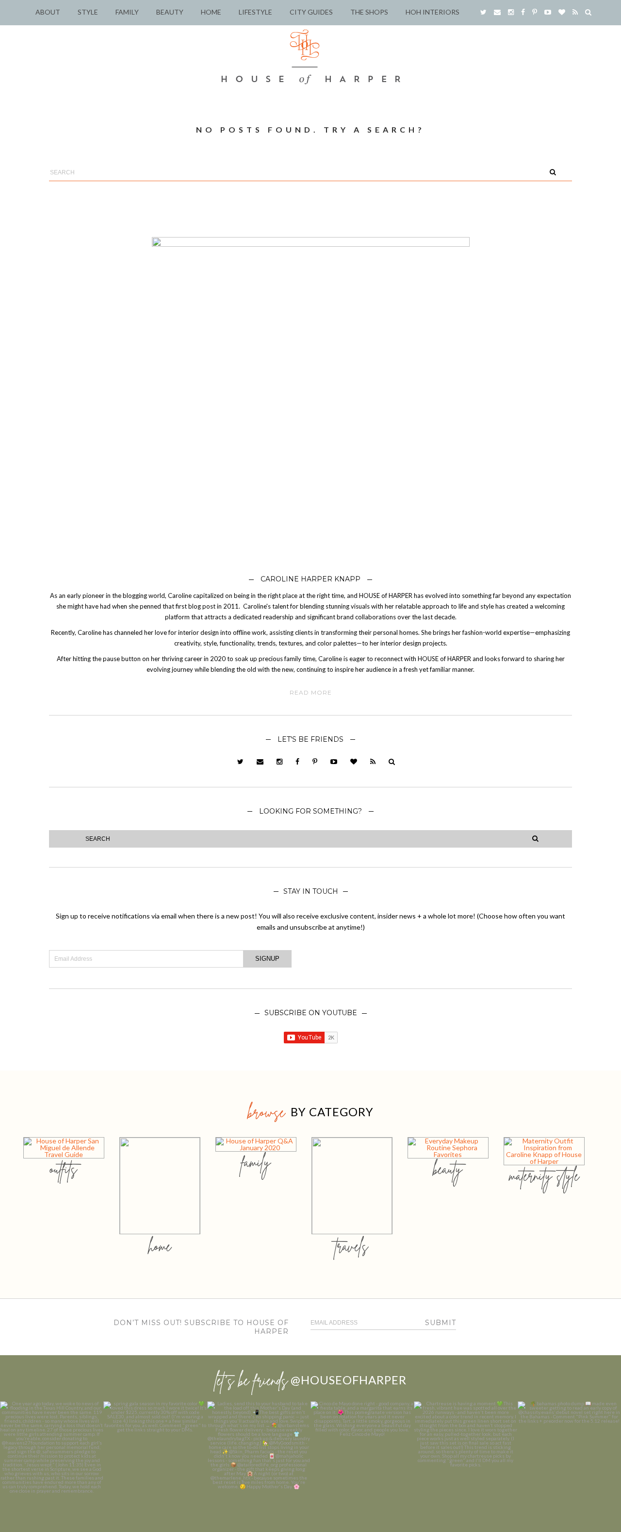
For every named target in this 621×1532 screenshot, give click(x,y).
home (159, 1246)
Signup (267, 958)
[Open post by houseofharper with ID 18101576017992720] (465, 1453)
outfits (63, 1169)
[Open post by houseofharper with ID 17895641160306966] (569, 1453)
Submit (440, 1322)
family (256, 1162)
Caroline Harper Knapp (310, 579)
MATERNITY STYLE (544, 1176)
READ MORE (311, 693)
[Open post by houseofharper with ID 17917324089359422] (362, 1453)
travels (351, 1246)
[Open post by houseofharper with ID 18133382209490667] (258, 1453)
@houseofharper (349, 1380)
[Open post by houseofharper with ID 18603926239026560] (51, 1453)
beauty (447, 1169)
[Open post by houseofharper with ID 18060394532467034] (155, 1453)
